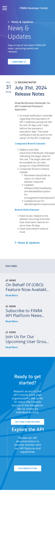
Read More (12, 295)
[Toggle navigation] (4, 8)
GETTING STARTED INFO (27, 421)
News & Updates (22, 22)
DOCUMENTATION (27, 468)
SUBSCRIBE (17, 61)
